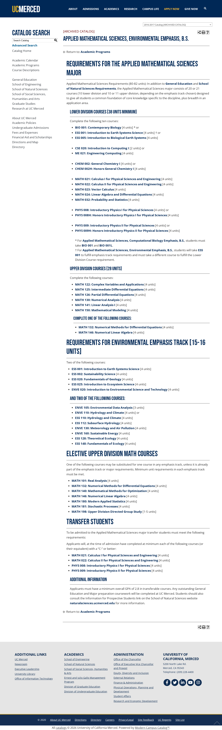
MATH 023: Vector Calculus (94, 189)
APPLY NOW (171, 9)
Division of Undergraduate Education (85, 691)
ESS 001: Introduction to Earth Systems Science (109, 133)
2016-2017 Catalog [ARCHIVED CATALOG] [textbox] (165, 24)
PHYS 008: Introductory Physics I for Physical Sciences (114, 210)
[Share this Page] (199, 32)
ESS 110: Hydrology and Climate (98, 418)
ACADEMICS (111, 9)
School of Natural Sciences (30, 89)
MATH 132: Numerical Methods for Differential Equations (120, 327)
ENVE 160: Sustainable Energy (96, 433)
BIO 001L (105, 245)
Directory (18, 147)
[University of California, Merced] (26, 8)
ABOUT (73, 9)
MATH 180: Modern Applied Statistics (98, 501)
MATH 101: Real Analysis (89, 481)
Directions (81, 719)
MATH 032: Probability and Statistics (101, 200)
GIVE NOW (191, 9)
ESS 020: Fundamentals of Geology (96, 379)
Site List (180, 719)
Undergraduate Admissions (30, 128)
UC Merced (21, 659)
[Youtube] (190, 683)
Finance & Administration (128, 682)
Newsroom (21, 664)
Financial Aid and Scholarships (32, 137)
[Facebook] (167, 683)
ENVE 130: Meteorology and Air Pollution (105, 428)
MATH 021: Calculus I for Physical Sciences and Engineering (118, 179)
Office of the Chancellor (127, 659)
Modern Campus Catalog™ (152, 728)
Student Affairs (122, 696)
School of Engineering (26, 84)
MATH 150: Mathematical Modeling (100, 310)
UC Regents (164, 719)
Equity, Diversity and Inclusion (131, 673)
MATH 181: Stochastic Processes (95, 506)
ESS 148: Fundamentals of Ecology (99, 444)
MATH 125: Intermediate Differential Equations (109, 289)
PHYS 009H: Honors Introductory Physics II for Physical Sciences (121, 231)
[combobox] (177, 24)
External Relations (124, 677)
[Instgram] (198, 683)
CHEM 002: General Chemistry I (97, 164)
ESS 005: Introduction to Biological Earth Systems (110, 138)
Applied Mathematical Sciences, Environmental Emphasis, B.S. (128, 250)
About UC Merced (24, 118)
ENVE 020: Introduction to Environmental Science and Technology (120, 389)
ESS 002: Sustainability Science (93, 374)
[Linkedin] (183, 683)
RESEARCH (130, 9)
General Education (24, 80)
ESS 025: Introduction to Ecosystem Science (103, 384)
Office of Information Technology (34, 678)
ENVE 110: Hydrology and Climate (99, 413)
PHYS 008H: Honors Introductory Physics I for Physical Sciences (121, 215)
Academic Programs (25, 65)
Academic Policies (24, 123)
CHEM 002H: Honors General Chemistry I (104, 169)
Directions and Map (25, 142)
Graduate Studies (23, 104)
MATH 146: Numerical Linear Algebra (106, 332)
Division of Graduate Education (82, 686)
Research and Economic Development (135, 701)
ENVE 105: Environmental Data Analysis (104, 408)
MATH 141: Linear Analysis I (95, 305)
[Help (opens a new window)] (207, 32)
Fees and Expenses (25, 132)
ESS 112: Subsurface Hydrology (97, 423)
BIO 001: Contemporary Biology (98, 127)
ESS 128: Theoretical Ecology (95, 438)
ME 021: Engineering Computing (98, 153)
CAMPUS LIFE (150, 9)
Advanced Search (24, 45)
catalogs (61, 728)
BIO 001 (87, 245)
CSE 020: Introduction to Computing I (102, 148)
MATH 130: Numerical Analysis (97, 300)
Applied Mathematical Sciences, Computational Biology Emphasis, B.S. (133, 241)
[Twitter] (175, 683)
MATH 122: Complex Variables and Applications (109, 284)
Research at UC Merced (28, 108)
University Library (25, 674)
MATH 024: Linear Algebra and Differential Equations (113, 194)
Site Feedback (146, 719)
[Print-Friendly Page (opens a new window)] (203, 32)
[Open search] (205, 8)
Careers (109, 719)
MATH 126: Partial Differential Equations (104, 295)
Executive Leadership (27, 669)
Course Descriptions (25, 70)
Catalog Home (21, 51)
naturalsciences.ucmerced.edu (92, 603)
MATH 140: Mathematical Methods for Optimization (109, 491)
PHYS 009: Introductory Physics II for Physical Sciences (114, 225)
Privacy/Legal (126, 719)
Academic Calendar (25, 60)
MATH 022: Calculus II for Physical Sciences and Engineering (118, 184)
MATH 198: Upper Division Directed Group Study (107, 512)
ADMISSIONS (91, 9)
